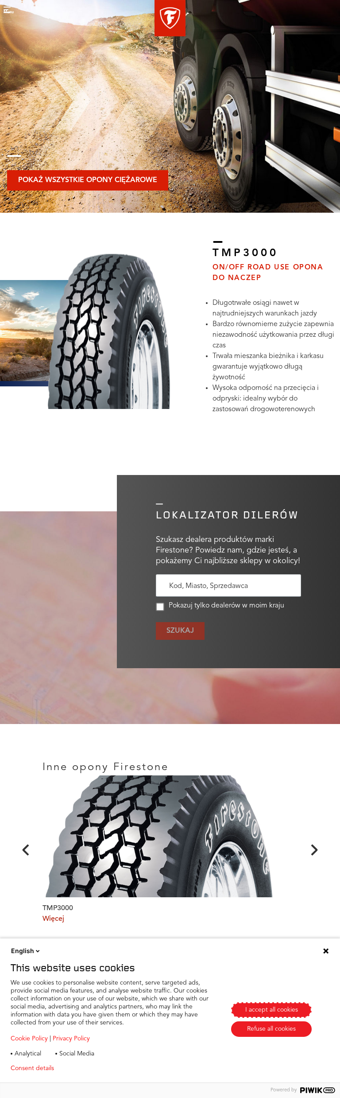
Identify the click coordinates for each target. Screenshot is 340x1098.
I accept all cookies (271, 1010)
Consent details (32, 1068)
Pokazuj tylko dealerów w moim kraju (226, 605)
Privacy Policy (71, 1039)
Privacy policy (87, 1068)
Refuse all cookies (271, 1029)
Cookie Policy (29, 1039)
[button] (170, 18)
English (22, 950)
